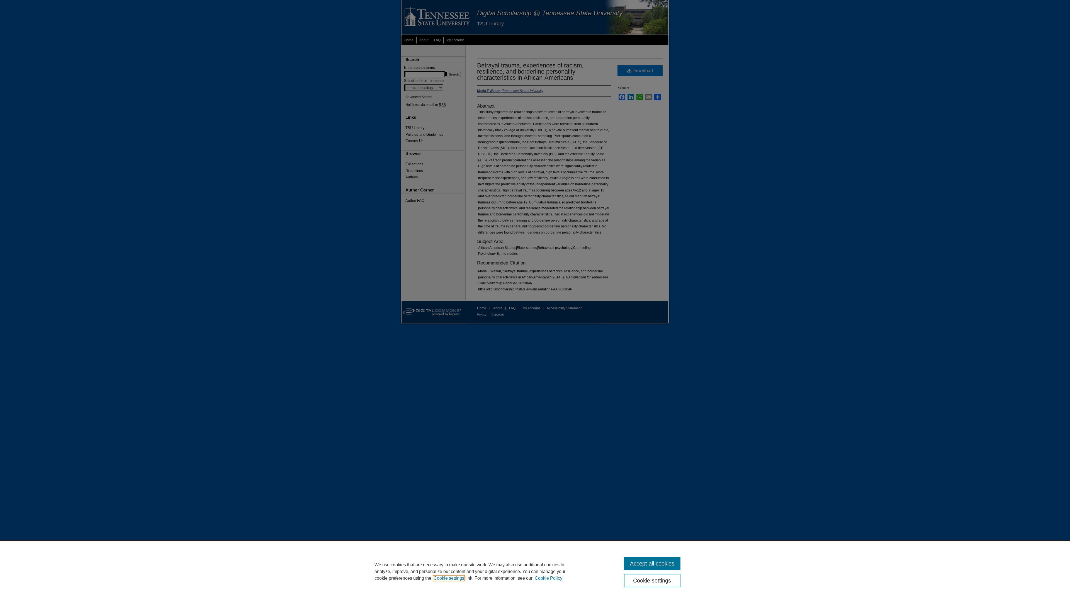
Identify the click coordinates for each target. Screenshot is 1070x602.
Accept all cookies (652, 563)
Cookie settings (449, 578)
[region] (535, 571)
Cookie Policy (548, 578)
